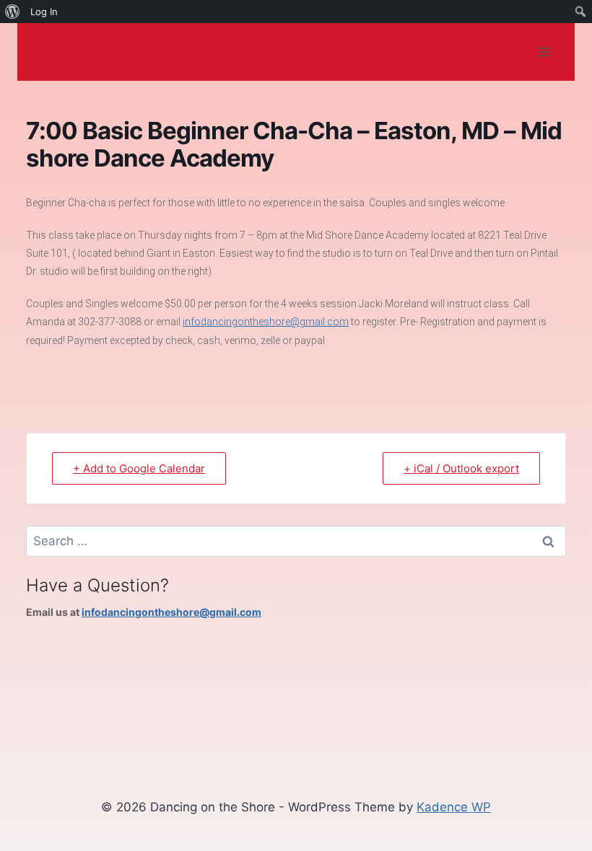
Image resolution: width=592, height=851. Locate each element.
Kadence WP (454, 807)
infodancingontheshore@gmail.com (266, 321)
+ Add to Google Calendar (139, 468)
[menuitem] (12, 11)
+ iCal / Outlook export (461, 468)
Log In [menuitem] (44, 11)
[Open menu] (544, 51)
